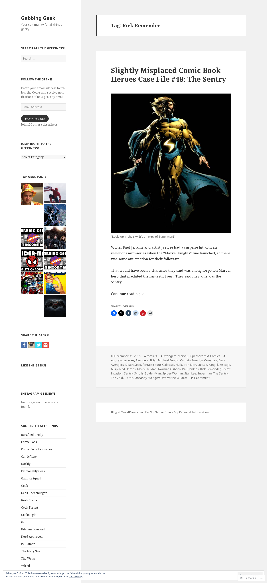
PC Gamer (28, 544)
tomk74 (152, 356)
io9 (23, 522)
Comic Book (29, 442)
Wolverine (169, 378)
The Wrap (28, 558)
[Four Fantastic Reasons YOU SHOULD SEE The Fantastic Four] (55, 238)
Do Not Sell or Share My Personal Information (177, 412)
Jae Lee (202, 365)
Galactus (168, 365)
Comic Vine (29, 457)
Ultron (128, 378)
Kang (212, 365)
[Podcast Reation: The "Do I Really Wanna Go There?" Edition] (32, 194)
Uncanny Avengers (148, 378)
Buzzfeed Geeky (32, 435)
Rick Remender (210, 369)
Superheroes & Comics (204, 356)
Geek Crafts (29, 500)
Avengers (169, 356)
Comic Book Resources (36, 449)
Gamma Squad (31, 478)
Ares (131, 360)
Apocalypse (119, 360)
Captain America (191, 360)
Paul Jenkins (190, 369)
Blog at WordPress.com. (127, 412)
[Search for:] (43, 58)
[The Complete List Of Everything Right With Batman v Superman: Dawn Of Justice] (55, 306)
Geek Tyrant (29, 507)
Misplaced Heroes (123, 369)
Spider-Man (153, 373)
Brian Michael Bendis (164, 360)
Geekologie (28, 515)
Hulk (179, 365)
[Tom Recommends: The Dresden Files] (32, 238)
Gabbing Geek (38, 18)
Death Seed (133, 365)
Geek (24, 486)
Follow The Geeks (35, 118)
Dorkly (26, 464)
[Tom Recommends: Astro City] (55, 260)
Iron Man (189, 365)
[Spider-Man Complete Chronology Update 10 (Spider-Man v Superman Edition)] (32, 260)
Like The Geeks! (33, 365)
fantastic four (152, 365)
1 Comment (202, 378)
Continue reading (125, 293)
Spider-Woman (172, 373)
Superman (204, 373)
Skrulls (138, 373)
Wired (25, 566)
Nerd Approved (32, 537)
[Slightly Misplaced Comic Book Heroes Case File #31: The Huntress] (55, 215)
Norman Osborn (169, 369)
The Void (117, 378)
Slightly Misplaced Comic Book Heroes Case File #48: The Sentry (168, 74)
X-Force (182, 378)
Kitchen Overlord (33, 529)
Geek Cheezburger (34, 493)
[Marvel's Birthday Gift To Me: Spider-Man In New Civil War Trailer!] (55, 193)
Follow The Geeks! (36, 79)
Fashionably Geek (33, 471)
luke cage (223, 365)
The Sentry (220, 373)
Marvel (182, 356)
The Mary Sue (30, 551)
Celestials (210, 360)
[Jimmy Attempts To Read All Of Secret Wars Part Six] (32, 283)
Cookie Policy (75, 576)
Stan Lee (190, 373)
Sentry (128, 373)
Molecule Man (147, 369)
